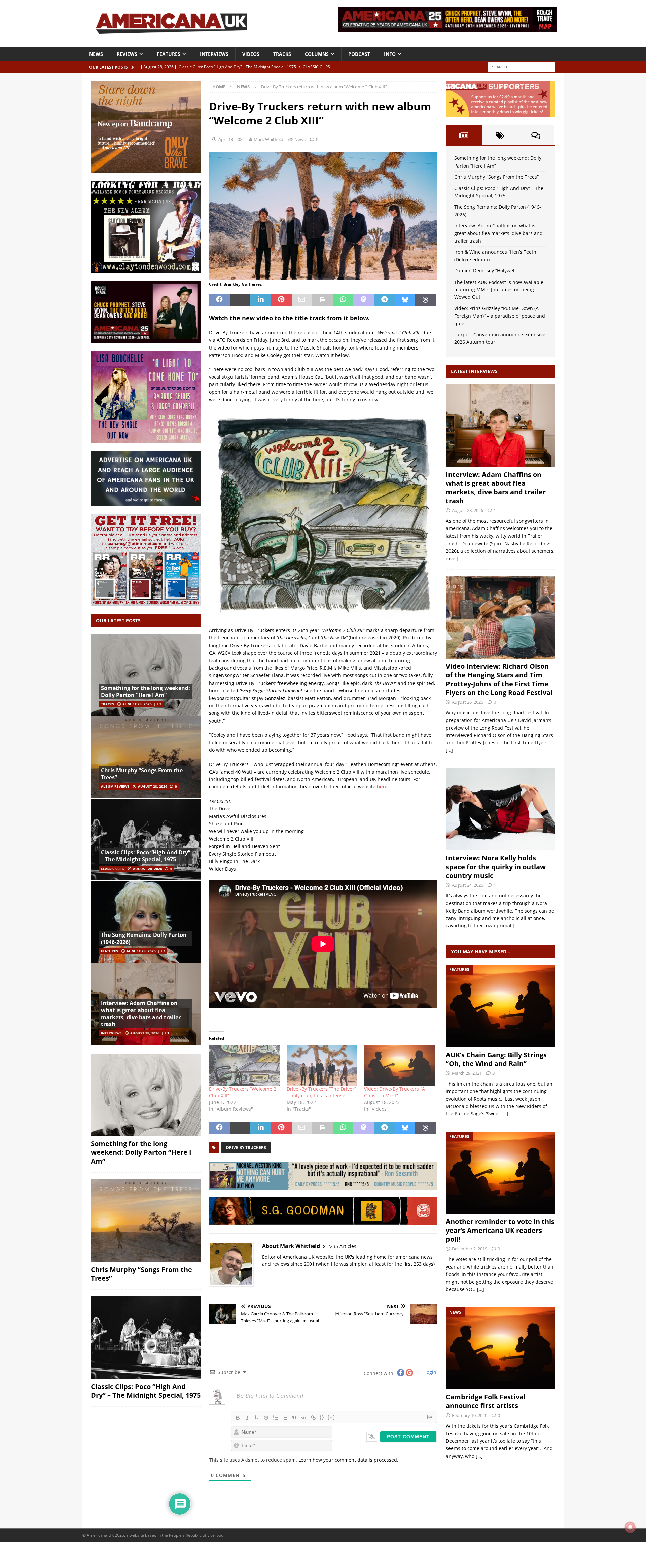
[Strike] (266, 1418)
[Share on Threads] (425, 300)
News (96, 54)
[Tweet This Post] (240, 300)
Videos (250, 54)
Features (168, 54)
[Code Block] (304, 1418)
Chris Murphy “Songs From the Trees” (142, 774)
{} (322, 1417)
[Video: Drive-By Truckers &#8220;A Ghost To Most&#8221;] (399, 1065)
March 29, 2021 (467, 1073)
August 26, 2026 (467, 702)
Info (390, 54)
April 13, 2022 (231, 139)
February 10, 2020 (469, 1415)
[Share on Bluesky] (405, 300)
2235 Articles (341, 1246)
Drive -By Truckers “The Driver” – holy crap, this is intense (321, 1092)
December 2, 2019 (469, 1249)
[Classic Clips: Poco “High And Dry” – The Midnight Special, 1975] (146, 839)
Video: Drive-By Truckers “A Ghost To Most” (394, 1092)
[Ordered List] (275, 1418)
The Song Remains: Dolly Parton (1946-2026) (144, 938)
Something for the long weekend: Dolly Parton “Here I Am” (145, 691)
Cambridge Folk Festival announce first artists (486, 1401)
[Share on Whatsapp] (343, 300)
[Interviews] (500, 425)
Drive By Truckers (246, 1147)
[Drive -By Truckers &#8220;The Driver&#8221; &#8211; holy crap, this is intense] (322, 1065)
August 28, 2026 (137, 704)
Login (429, 1372)
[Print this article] (322, 300)
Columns (317, 54)
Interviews (214, 54)
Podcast (359, 54)
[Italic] (247, 1418)
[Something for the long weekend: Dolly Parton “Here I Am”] (146, 675)
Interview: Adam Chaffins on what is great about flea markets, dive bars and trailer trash (141, 1013)
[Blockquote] (294, 1418)
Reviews (127, 54)
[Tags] (500, 135)
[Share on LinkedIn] (260, 300)
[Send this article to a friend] (302, 300)
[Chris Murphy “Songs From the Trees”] (146, 757)
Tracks (282, 54)
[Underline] (256, 1418)
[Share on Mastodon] (363, 300)
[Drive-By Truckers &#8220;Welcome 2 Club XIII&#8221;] (244, 1065)
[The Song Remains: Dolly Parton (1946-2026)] (146, 921)
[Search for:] (521, 66)
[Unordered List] (285, 1418)
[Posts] (464, 135)
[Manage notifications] (630, 1527)
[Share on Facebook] (219, 300)
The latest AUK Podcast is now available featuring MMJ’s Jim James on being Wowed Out (498, 289)
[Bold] (238, 1418)
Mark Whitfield (268, 139)
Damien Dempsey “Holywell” (485, 270)
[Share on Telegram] (384, 300)
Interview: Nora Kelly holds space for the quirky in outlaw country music (496, 866)
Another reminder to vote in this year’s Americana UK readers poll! (500, 1230)
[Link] (313, 1418)
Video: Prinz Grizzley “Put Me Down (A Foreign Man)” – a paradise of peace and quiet (499, 316)
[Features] (500, 1006)
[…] (460, 558)
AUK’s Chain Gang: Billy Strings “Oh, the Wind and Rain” (496, 1059)
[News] (500, 1348)
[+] (331, 1417)
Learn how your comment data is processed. (348, 1460)
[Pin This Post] (281, 300)
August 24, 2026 (467, 885)
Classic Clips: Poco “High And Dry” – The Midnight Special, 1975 (145, 856)
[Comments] (536, 135)
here (382, 786)
